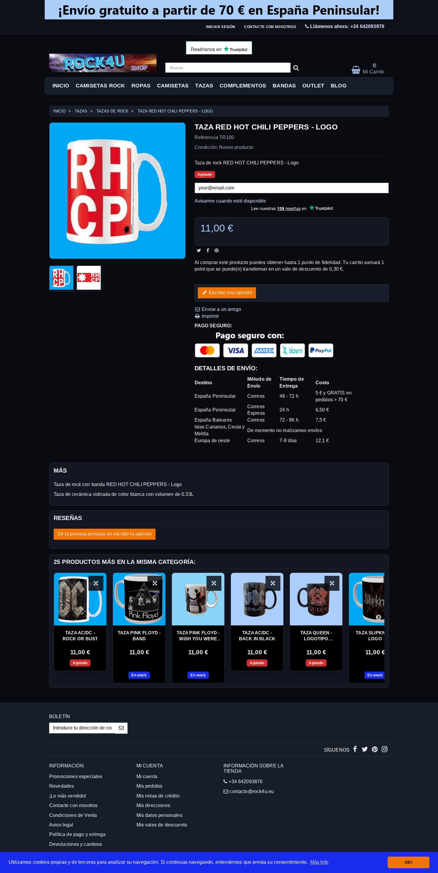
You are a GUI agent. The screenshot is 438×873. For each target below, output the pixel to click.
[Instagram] (384, 749)
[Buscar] (296, 68)
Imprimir (210, 316)
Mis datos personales (159, 815)
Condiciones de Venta (73, 815)
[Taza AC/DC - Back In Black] (257, 599)
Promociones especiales (75, 776)
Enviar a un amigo (221, 309)
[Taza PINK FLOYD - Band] (139, 599)
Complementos (243, 86)
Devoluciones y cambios (75, 844)
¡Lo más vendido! (67, 795)
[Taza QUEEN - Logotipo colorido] (316, 599)
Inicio (60, 86)
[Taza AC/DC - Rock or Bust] (80, 599)
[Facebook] (356, 749)
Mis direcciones (153, 805)
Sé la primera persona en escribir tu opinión (105, 533)
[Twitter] (365, 749)
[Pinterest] (375, 749)
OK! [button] (408, 862)
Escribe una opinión (230, 292)
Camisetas (173, 86)
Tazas (204, 86)
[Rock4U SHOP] (102, 63)
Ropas (140, 86)
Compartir (207, 250)
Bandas (284, 86)
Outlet (313, 86)
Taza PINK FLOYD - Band (139, 635)
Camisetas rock (100, 86)
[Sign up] (121, 728)
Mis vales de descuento (161, 824)
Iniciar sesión (220, 27)
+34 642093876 (367, 26)
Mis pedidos (149, 786)
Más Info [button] (319, 862)
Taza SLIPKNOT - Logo (375, 635)
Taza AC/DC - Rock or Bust (80, 635)
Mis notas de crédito (158, 795)
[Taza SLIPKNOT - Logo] (375, 599)
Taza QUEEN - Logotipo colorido (316, 636)
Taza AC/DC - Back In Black (257, 635)
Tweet (199, 250)
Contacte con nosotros (270, 27)
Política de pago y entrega (77, 834)
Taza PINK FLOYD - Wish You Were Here (198, 636)
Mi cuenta (146, 776)
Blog (339, 86)
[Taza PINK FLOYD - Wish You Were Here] (198, 599)
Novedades (61, 786)
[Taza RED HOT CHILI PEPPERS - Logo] (62, 279)
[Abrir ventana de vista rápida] (95, 583)
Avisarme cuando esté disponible (230, 200)
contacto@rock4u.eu (251, 791)
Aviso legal (61, 824)
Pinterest (216, 250)
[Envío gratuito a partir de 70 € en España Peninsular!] (219, 9)
